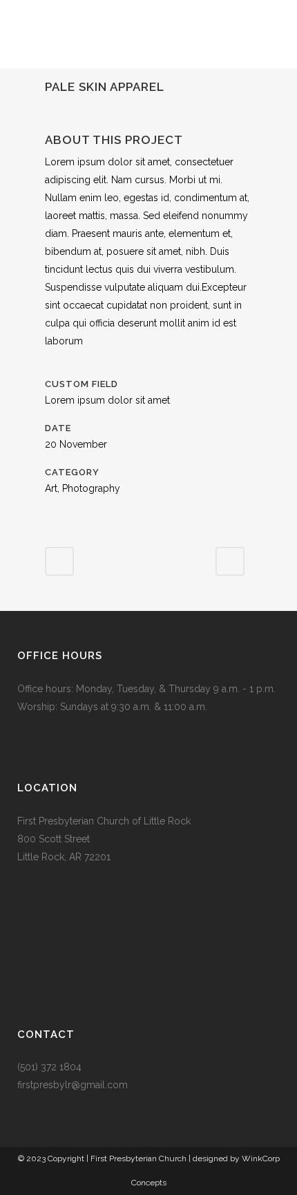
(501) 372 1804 (49, 1066)
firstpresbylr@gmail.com (72, 1084)
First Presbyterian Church (138, 1158)
